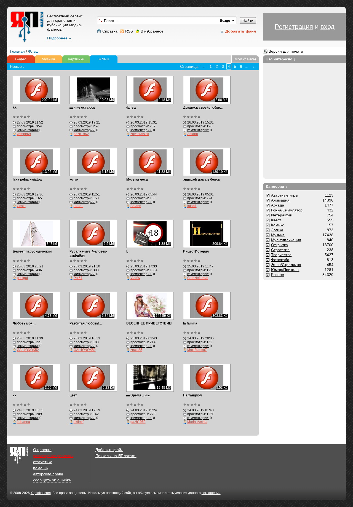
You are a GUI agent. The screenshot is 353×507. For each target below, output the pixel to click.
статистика (42, 462)
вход (327, 26)
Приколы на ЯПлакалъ (116, 456)
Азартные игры (284, 195)
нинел (78, 206)
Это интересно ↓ (280, 59)
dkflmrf (79, 422)
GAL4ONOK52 (28, 350)
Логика (277, 230)
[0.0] (22, 116)
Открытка (279, 245)
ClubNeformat (197, 278)
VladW (135, 278)
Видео (20, 59)
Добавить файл (109, 449)
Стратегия (280, 250)
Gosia (21, 206)
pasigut (22, 278)
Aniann (192, 134)
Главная (17, 51)
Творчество (281, 255)
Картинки (76, 59)
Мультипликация (286, 240)
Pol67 (78, 278)
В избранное (152, 31)
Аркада (277, 205)
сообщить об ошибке (52, 480)
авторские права (48, 474)
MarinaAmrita (197, 422)
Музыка (48, 59)
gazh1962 (81, 134)
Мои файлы (245, 59)
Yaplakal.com (41, 493)
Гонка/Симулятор (287, 210)
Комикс (277, 225)
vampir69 (24, 134)
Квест (276, 220)
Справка (109, 31)
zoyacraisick (139, 134)
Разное (277, 274)
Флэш (33, 51)
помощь (40, 468)
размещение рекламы (53, 456)
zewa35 (136, 350)
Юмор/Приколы (285, 269)
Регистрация (294, 26)
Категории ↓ (276, 186)
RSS (129, 31)
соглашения (211, 493)
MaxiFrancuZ (197, 350)
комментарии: (28, 130)
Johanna (23, 422)
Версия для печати (286, 51)
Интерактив (281, 215)
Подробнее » (59, 38)
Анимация (280, 200)
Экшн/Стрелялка (286, 264)
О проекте (42, 449)
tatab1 (192, 206)
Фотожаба (280, 259)
